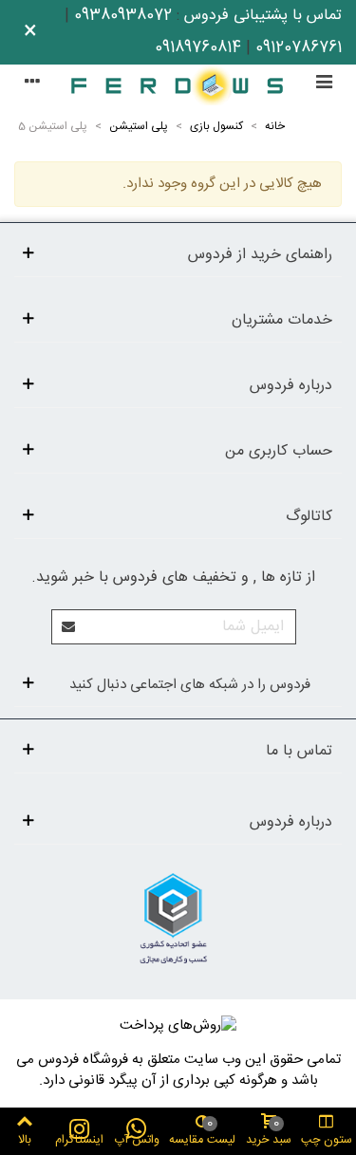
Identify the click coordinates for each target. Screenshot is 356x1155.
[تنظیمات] (32, 84)
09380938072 (123, 15)
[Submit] (69, 626)
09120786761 (298, 48)
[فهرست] (324, 84)
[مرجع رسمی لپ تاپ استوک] (178, 85)
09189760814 (198, 48)
